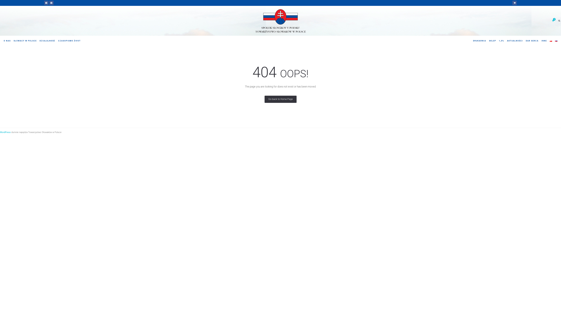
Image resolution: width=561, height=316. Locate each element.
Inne (544, 41)
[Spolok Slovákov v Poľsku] (46, 3)
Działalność (47, 41)
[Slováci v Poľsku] (51, 3)
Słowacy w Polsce (25, 41)
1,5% (501, 41)
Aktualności (515, 41)
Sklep (492, 41)
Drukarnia (479, 41)
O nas (7, 41)
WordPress (5, 132)
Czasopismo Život (69, 41)
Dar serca (532, 41)
